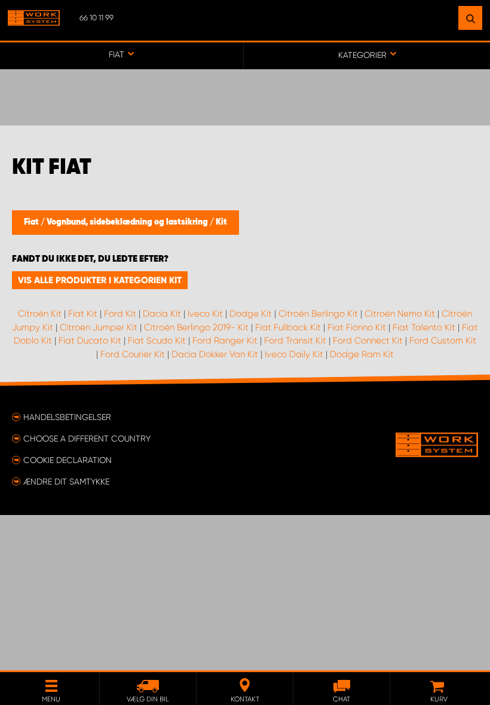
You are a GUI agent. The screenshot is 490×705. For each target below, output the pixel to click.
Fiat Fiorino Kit (356, 327)
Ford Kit (120, 313)
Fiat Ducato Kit (90, 340)
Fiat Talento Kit (424, 327)
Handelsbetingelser (67, 417)
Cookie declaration (67, 460)
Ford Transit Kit (295, 340)
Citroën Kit (40, 313)
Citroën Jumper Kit (98, 327)
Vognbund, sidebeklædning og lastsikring (128, 222)
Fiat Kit (82, 313)
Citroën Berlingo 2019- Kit (196, 327)
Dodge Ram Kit (362, 354)
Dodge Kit (250, 313)
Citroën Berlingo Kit (318, 313)
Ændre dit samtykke (66, 481)
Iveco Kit (205, 313)
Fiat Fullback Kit (288, 327)
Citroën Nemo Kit (400, 313)
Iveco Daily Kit (294, 354)
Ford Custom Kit (442, 340)
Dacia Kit (162, 313)
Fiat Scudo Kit (157, 340)
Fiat (32, 222)
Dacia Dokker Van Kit (215, 354)
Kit (221, 222)
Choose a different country (87, 438)
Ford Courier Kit (132, 354)
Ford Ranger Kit (225, 340)
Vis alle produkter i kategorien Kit (100, 280)
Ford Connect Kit (368, 340)
